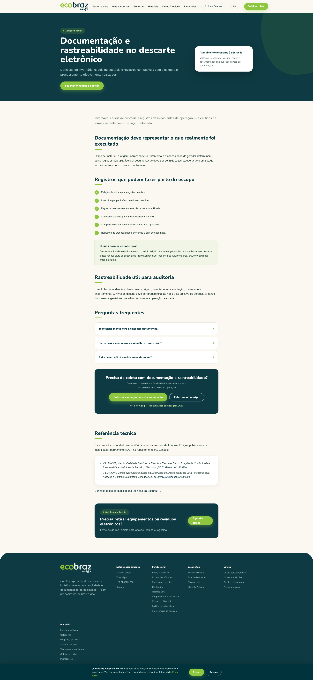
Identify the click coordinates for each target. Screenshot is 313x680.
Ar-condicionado (68, 644)
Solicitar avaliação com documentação (138, 397)
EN (234, 6)
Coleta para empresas (235, 572)
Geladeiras (65, 635)
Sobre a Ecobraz (160, 572)
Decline (213, 672)
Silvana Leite (194, 582)
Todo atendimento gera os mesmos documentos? (128, 329)
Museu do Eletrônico (162, 601)
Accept (197, 672)
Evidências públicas (162, 577)
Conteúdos (157, 587)
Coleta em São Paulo (234, 577)
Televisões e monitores (72, 649)
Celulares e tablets (69, 654)
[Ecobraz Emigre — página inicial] (74, 6)
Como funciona (171, 6)
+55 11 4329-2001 (125, 582)
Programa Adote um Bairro (165, 596)
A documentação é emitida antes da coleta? (125, 357)
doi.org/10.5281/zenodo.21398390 (169, 467)
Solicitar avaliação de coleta (82, 86)
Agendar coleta (198, 521)
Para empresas (120, 6)
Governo (139, 6)
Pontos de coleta (232, 587)
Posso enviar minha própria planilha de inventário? (130, 343)
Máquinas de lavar (69, 639)
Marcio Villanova (196, 572)
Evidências (190, 6)
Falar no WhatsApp (186, 397)
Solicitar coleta (256, 6)
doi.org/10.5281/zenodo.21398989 (172, 477)
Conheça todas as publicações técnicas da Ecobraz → (128, 490)
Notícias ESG (158, 591)
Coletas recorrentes (234, 582)
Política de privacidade (163, 606)
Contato (120, 587)
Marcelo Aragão (196, 587)
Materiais (153, 6)
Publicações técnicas (162, 582)
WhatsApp (121, 577)
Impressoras (66, 659)
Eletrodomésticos (69, 630)
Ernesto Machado (197, 577)
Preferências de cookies (164, 611)
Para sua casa (100, 6)
